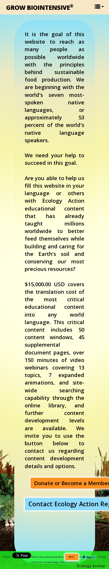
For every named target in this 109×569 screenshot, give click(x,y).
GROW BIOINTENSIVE (39, 7)
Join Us (71, 556)
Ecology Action (91, 566)
